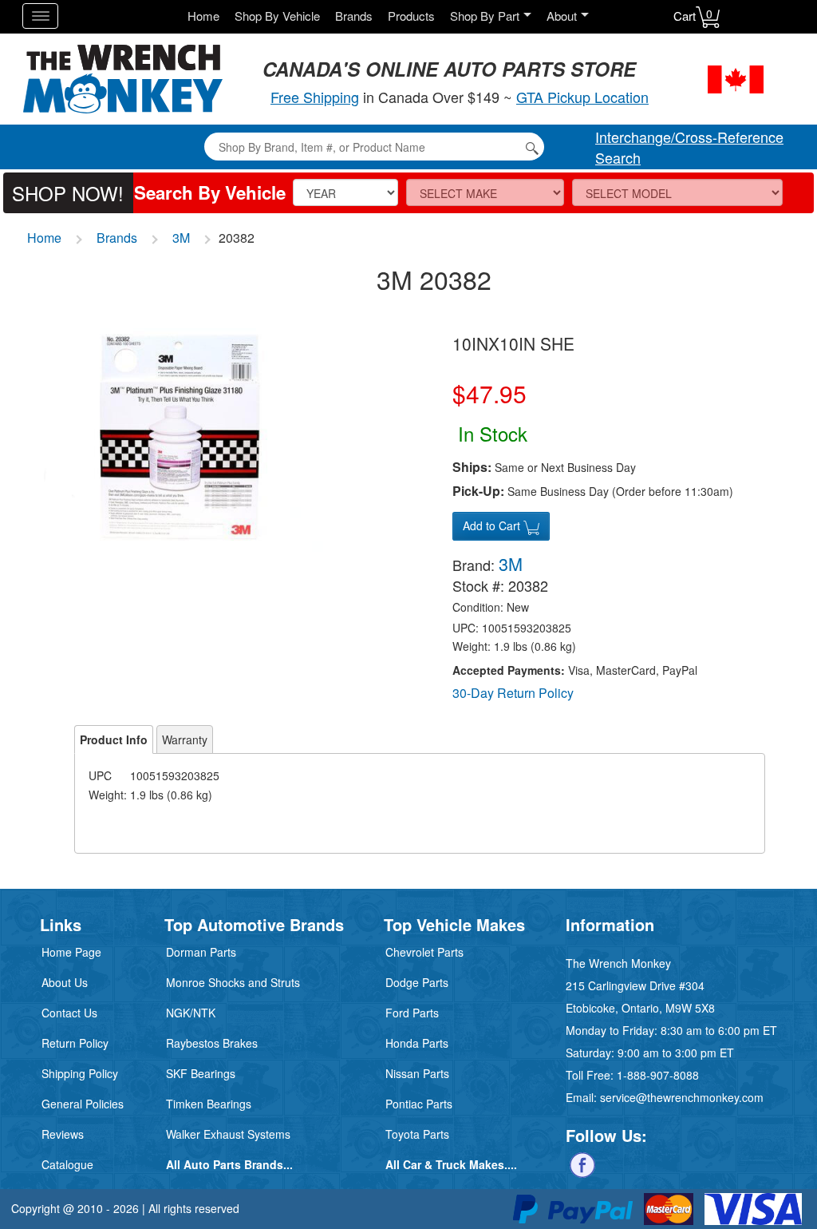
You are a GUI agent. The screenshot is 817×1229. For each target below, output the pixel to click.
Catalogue (67, 1164)
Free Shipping (314, 96)
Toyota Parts (417, 1134)
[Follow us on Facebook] (582, 1163)
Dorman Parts (201, 952)
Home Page (71, 952)
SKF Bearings (200, 1073)
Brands (354, 15)
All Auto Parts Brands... (229, 1164)
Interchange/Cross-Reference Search (689, 147)
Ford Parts (412, 1013)
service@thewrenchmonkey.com (682, 1097)
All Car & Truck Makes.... (451, 1164)
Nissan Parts (417, 1073)
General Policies (82, 1104)
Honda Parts (416, 1043)
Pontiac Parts (418, 1104)
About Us (64, 982)
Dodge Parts (416, 982)
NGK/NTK (190, 1013)
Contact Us (69, 1013)
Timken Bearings (208, 1104)
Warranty (184, 739)
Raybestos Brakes (212, 1043)
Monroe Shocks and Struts (233, 982)
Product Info (114, 739)
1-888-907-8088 (658, 1075)
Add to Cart (493, 525)
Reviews (62, 1134)
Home (203, 15)
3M (181, 237)
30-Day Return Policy (513, 693)
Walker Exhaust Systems (228, 1134)
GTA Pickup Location (582, 96)
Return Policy (75, 1043)
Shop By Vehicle (277, 15)
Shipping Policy (79, 1073)
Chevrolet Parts (424, 952)
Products (411, 15)
